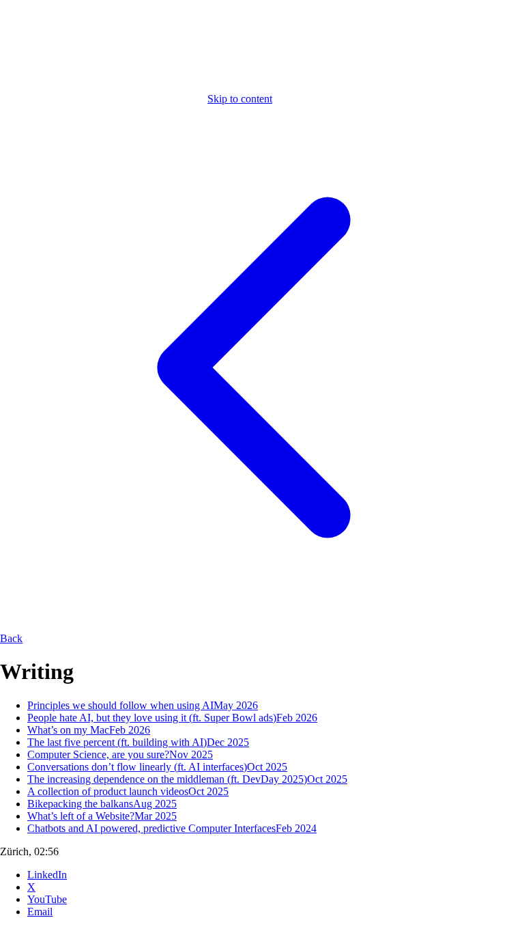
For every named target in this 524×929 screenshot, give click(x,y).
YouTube (47, 899)
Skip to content (239, 99)
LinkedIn (47, 875)
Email (40, 911)
